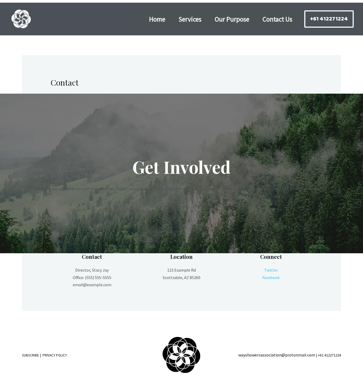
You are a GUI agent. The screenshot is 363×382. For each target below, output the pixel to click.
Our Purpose (232, 19)
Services (190, 19)
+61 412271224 (329, 355)
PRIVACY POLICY (55, 355)
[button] (329, 19)
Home (157, 19)
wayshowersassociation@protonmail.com (276, 355)
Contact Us (277, 19)
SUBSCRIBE (30, 355)
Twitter (271, 270)
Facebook (271, 277)
